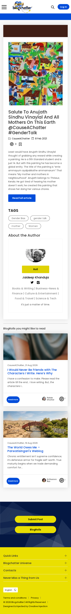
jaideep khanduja (35, 277)
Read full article (22, 198)
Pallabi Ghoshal (50, 399)
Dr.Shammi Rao (52, 480)
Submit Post (35, 519)
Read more (13, 399)
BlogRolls (35, 529)
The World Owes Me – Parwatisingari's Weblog (25, 449)
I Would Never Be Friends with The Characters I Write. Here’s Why (32, 371)
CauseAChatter (20, 138)
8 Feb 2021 (41, 138)
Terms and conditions (15, 597)
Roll (35, 269)
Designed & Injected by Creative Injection (25, 606)
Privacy (35, 597)
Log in (63, 6)
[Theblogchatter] (22, 6)
